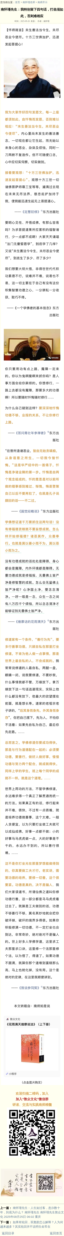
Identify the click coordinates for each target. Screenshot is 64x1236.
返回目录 (8, 1233)
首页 (17, 2)
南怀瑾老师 (29, 2)
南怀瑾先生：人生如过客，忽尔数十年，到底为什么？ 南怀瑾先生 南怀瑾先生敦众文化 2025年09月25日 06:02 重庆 (32, 1212)
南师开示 (42, 2)
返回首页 (56, 1233)
